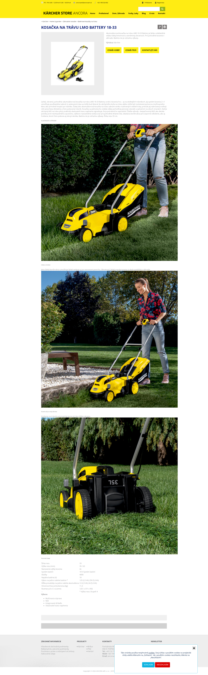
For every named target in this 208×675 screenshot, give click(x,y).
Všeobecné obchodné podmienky (54, 646)
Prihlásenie (148, 3)
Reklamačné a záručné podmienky (55, 649)
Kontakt (161, 13)
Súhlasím (148, 665)
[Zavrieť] (194, 648)
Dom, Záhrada (118, 13)
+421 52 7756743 (112, 651)
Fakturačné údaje (48, 654)
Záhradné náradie (69, 21)
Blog (144, 13)
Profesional (104, 13)
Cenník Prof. (131, 50)
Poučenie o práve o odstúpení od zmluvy (57, 651)
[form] (160, 27)
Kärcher (44, 21)
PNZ (89, 649)
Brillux (90, 646)
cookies (151, 653)
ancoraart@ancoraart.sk (84, 3)
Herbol (90, 651)
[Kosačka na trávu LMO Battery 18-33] (72, 63)
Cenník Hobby (113, 50)
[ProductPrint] (164, 27)
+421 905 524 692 (102, 3)
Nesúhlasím (162, 665)
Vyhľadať (162, 9)
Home (92, 13)
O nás (151, 13)
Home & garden (55, 21)
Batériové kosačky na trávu (87, 21)
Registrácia (160, 3)
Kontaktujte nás (149, 50)
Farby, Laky (133, 13)
